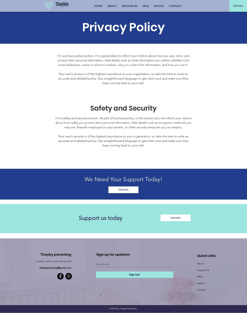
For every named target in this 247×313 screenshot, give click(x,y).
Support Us (203, 270)
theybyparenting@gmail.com (55, 267)
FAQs (200, 276)
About (200, 263)
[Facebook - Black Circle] (60, 276)
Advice (201, 283)
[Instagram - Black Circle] (68, 276)
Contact (201, 289)
